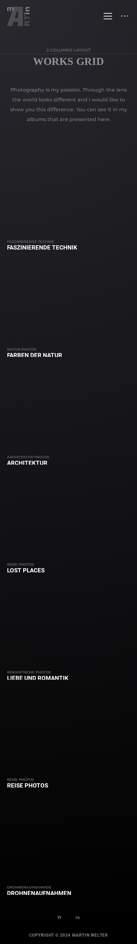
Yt (59, 917)
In (78, 917)
